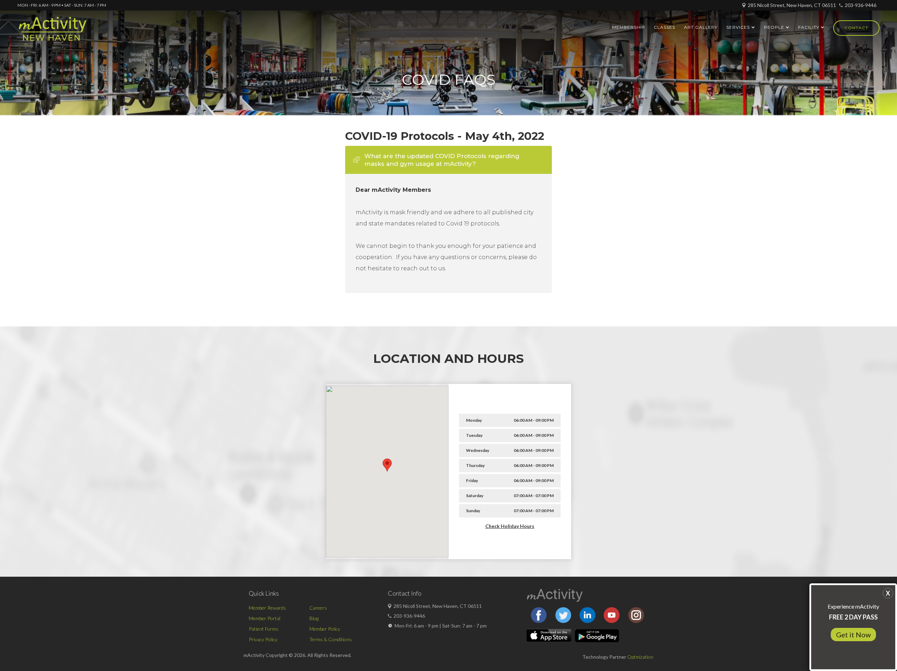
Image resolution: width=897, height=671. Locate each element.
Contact (856, 27)
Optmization (640, 657)
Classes (664, 27)
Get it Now (853, 634)
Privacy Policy (263, 639)
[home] (52, 32)
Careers (318, 608)
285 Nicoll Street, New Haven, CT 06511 (792, 5)
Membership (628, 27)
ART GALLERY (701, 27)
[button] (740, 27)
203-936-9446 (860, 5)
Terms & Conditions (330, 639)
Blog (314, 618)
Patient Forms (264, 629)
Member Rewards (267, 608)
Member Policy (324, 629)
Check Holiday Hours (509, 526)
